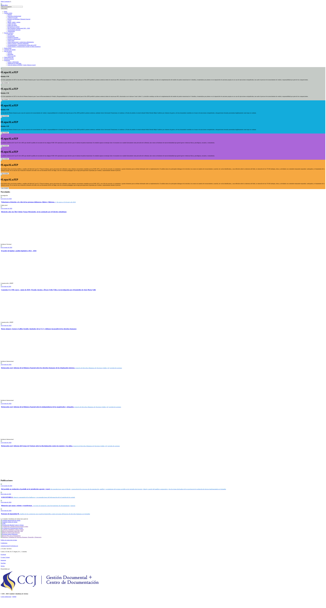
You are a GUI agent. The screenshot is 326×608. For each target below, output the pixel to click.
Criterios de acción (12, 17)
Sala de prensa (8, 51)
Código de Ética (11, 23)
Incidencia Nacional (12, 37)
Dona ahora (4, 5)
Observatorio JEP (8, 57)
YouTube (3, 563)
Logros (9, 20)
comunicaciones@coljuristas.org (9, 546)
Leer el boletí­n (4, 145)
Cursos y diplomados (13, 62)
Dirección (10, 34)
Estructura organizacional (14, 16)
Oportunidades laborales (13, 30)
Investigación (11, 36)
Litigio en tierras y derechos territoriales (18, 43)
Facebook (3, 554)
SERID (14, 596)
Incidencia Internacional (13, 39)
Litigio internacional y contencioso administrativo (20, 42)
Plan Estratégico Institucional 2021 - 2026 (18, 28)
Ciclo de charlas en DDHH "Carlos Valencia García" (21, 65)
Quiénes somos (8, 13)
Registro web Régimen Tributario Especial (18, 19)
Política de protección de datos (9, 540)
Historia (9, 14)
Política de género (12, 25)
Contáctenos (4, 543)
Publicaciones (7, 48)
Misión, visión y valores (13, 22)
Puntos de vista (11, 55)
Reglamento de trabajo (13, 26)
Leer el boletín (4, 82)
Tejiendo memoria (9, 59)
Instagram (3, 560)
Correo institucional (6, 596)
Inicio (5, 11)
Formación (7, 60)
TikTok (3, 566)
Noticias (9, 52)
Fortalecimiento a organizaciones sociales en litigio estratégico (24, 46)
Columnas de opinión (10, 49)
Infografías (10, 54)
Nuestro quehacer (8, 33)
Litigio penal (10, 40)
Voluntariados (11, 31)
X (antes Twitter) (5, 557)
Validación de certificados (14, 63)
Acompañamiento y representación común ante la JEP (21, 45)
